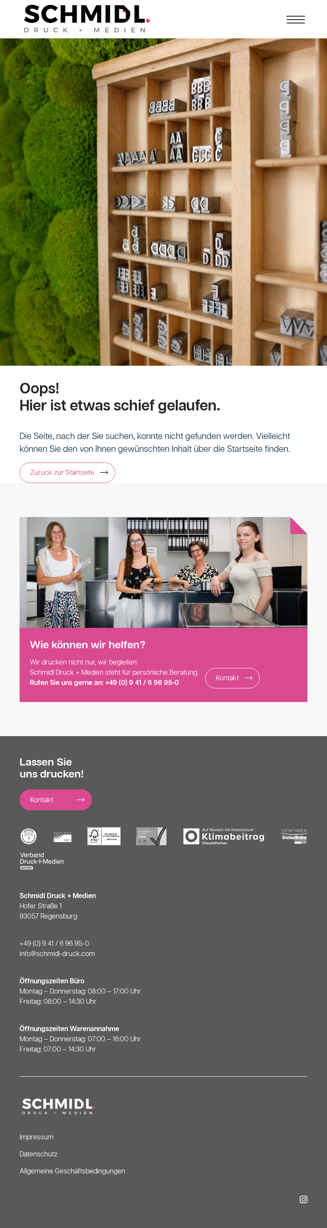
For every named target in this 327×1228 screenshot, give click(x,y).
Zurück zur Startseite (62, 473)
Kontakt (227, 678)
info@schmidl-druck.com (57, 954)
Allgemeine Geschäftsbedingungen (72, 1171)
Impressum (37, 1137)
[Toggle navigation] (295, 19)
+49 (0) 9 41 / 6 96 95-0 (142, 683)
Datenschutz (38, 1154)
